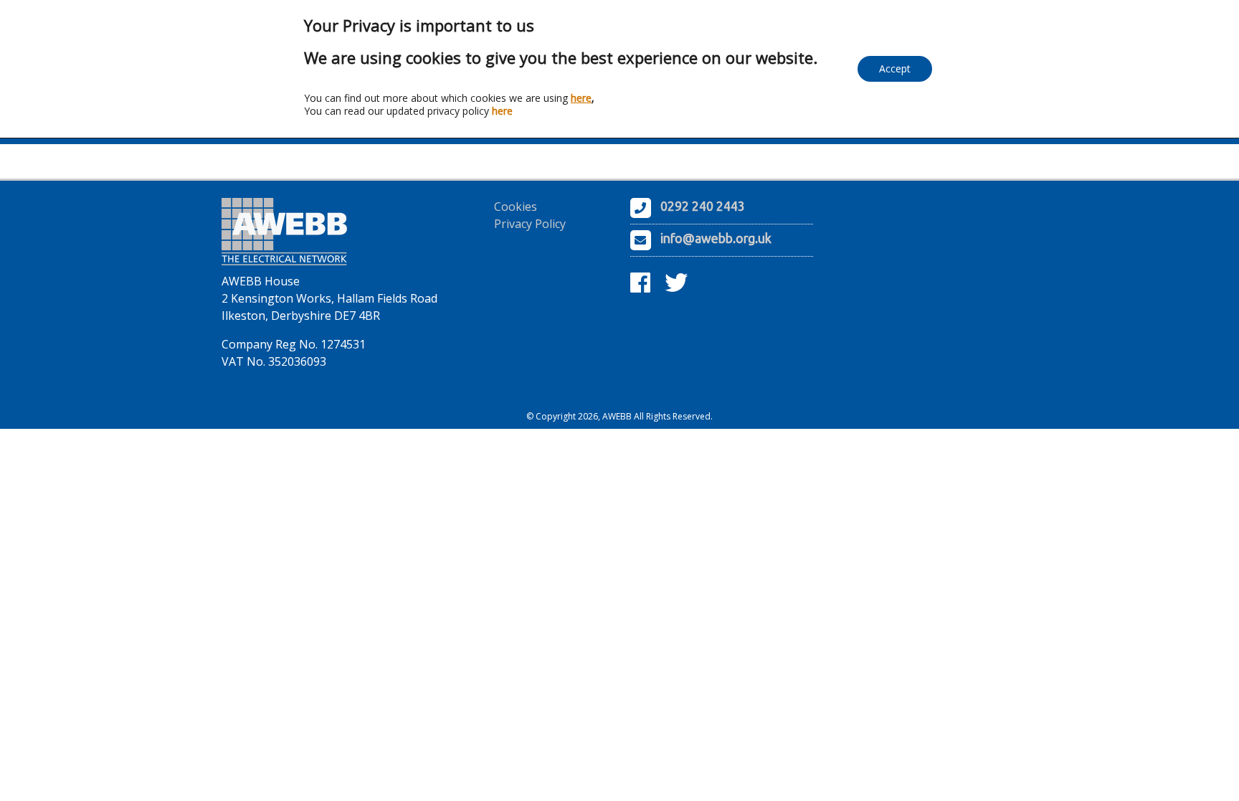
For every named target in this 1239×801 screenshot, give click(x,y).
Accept (895, 68)
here (581, 98)
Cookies (515, 206)
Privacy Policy (530, 224)
